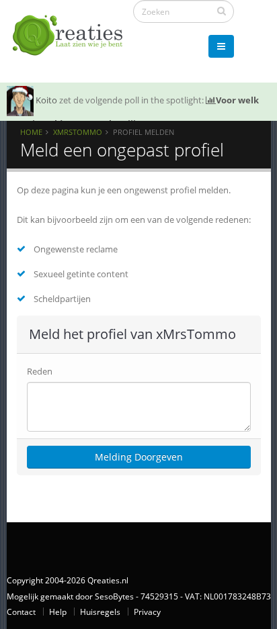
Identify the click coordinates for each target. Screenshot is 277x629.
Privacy (147, 611)
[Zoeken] (221, 10)
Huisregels (100, 611)
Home (31, 132)
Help (58, 611)
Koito (46, 100)
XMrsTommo (77, 132)
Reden (39, 371)
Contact (21, 611)
